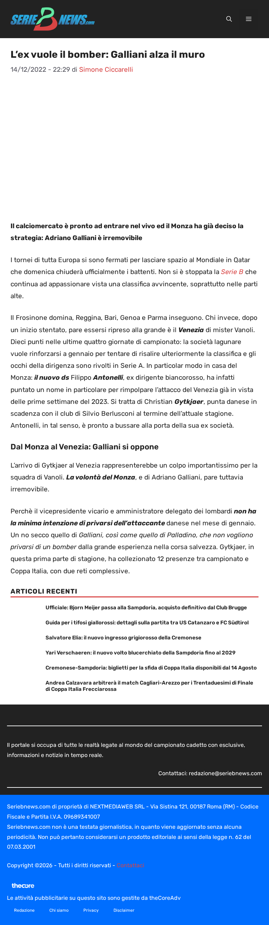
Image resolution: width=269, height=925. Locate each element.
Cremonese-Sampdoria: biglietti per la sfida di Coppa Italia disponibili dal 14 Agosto (151, 668)
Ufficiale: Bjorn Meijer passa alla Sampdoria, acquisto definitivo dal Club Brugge (146, 607)
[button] (229, 19)
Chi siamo (59, 910)
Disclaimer (123, 910)
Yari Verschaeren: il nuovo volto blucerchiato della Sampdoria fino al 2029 (140, 653)
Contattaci (130, 865)
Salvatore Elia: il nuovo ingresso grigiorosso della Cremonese (123, 638)
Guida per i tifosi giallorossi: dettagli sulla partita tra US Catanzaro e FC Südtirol (147, 622)
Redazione (24, 910)
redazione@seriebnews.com (225, 773)
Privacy (91, 910)
